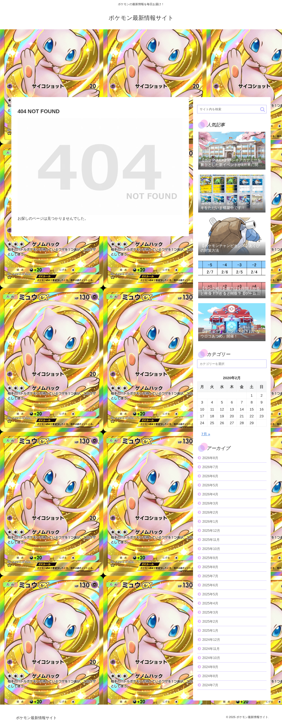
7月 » (205, 434)
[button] (262, 109)
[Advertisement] (141, 63)
